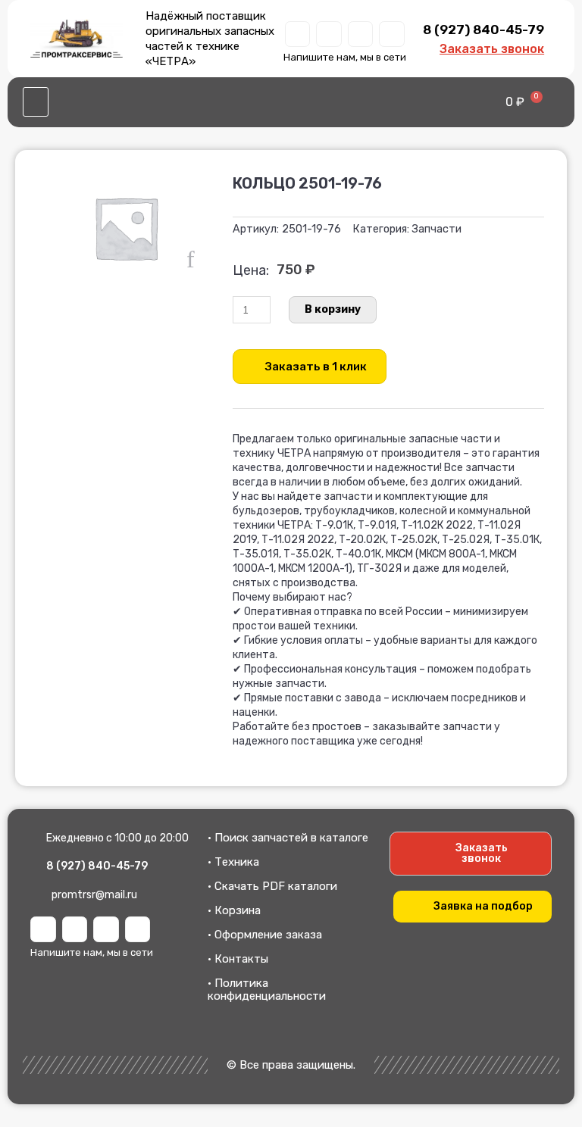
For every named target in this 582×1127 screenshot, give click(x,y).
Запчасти (436, 229)
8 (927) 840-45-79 (483, 29)
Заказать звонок (492, 49)
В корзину (333, 309)
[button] (35, 102)
